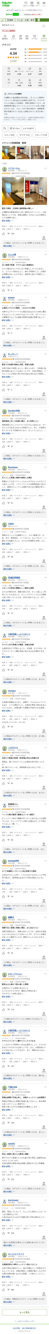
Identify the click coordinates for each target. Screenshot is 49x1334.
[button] (8, 152)
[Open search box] (5, 128)
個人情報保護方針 (29, 1328)
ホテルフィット (8, 25)
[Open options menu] (45, 168)
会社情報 (16, 1328)
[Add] (44, 26)
